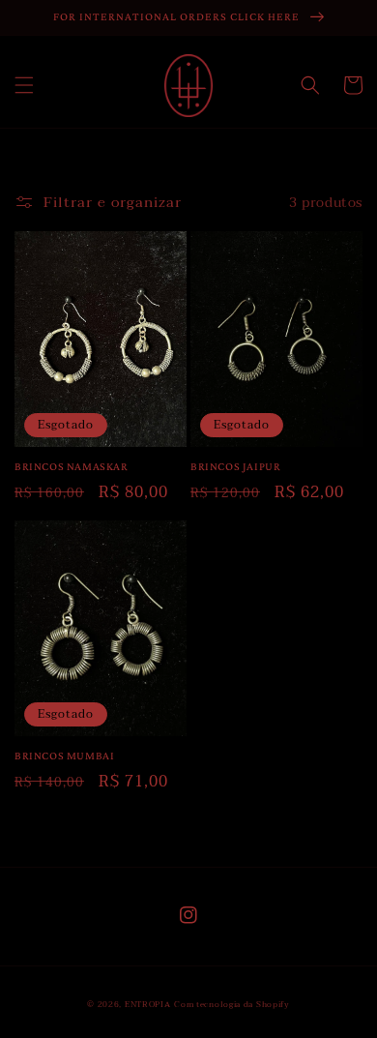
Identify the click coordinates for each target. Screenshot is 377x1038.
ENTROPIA (148, 1004)
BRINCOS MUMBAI (64, 755)
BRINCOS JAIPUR (235, 466)
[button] (24, 85)
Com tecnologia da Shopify (232, 1004)
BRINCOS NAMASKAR (71, 466)
